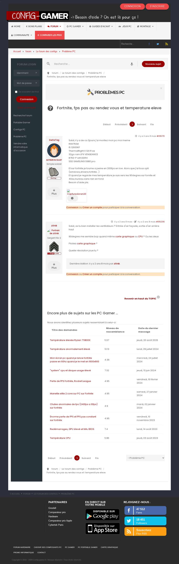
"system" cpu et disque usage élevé (70, 370)
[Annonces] (132, 64)
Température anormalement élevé (70, 349)
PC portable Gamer (87, 547)
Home (17, 26)
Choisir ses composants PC (48, 547)
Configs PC (19, 129)
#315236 (160, 221)
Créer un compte (26, 107)
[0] (105, 92)
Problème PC (20, 136)
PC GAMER (69, 547)
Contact (41, 552)
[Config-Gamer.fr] (72, 16)
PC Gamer (75, 26)
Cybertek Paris (55, 525)
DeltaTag (54, 140)
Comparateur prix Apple (60, 520)
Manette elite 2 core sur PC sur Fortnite (71, 393)
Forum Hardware (21, 547)
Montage (145, 26)
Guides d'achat (101, 26)
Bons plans (35, 26)
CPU (140, 236)
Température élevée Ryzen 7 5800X (70, 340)
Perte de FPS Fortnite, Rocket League (70, 381)
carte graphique (124, 236)
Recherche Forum (22, 115)
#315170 (161, 136)
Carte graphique (109, 547)
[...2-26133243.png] (76, 192)
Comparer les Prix (51, 35)
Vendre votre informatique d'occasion (20, 147)
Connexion (72, 207)
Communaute (22, 35)
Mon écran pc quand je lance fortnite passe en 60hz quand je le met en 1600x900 (74, 359)
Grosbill (52, 508)
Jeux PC (126, 26)
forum (55, 26)
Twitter (157, 44)
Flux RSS (166, 44)
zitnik (54, 225)
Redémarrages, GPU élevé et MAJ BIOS (72, 429)
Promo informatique (23, 552)
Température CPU (60, 438)
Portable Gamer (21, 122)
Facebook (149, 44)
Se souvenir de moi (29, 91)
